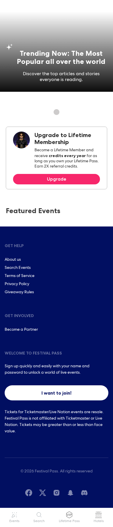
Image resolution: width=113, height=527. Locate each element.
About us (13, 260)
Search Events (18, 268)
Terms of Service (19, 276)
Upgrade (56, 179)
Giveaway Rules (19, 292)
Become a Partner (21, 330)
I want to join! (56, 393)
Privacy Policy (17, 284)
